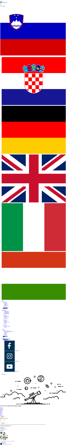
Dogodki (4, 330)
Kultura (5, 320)
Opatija (5, 302)
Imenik (5, 306)
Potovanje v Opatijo (6, 311)
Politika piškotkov (4, 442)
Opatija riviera (5, 305)
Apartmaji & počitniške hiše (7, 326)
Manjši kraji (5, 317)
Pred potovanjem (5, 310)
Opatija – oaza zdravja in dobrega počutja (8, 331)
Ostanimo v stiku (3, 338)
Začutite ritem (3, 329)
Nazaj (19, 405)
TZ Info (2, 422)
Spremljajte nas (4, 340)
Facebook (17, 350)
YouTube (17, 371)
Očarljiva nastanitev (5, 325)
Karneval (5, 333)
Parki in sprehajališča (6, 316)
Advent (5, 332)
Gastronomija (5, 321)
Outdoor (5, 322)
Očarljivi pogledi (5, 315)
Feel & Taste (5, 323)
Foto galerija (5, 303)
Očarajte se (3, 301)
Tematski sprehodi (6, 318)
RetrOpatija (5, 334)
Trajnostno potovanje (6, 312)
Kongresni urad (3, 423)
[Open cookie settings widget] (1, 444)
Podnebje (5, 304)
